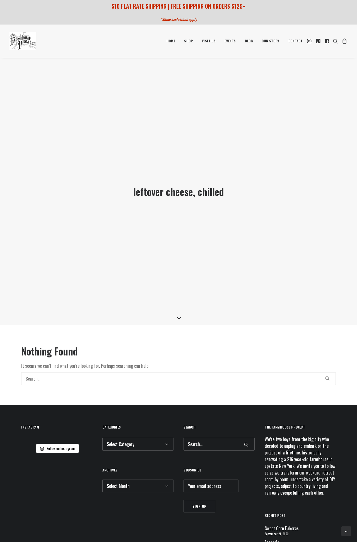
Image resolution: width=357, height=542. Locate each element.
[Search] (178, 378)
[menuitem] (171, 41)
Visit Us (209, 40)
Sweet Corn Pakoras (282, 528)
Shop (188, 40)
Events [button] (230, 40)
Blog (249, 40)
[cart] (344, 41)
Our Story (270, 40)
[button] (309, 41)
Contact (295, 40)
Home (171, 40)
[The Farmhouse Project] (22, 41)
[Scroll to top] (346, 530)
